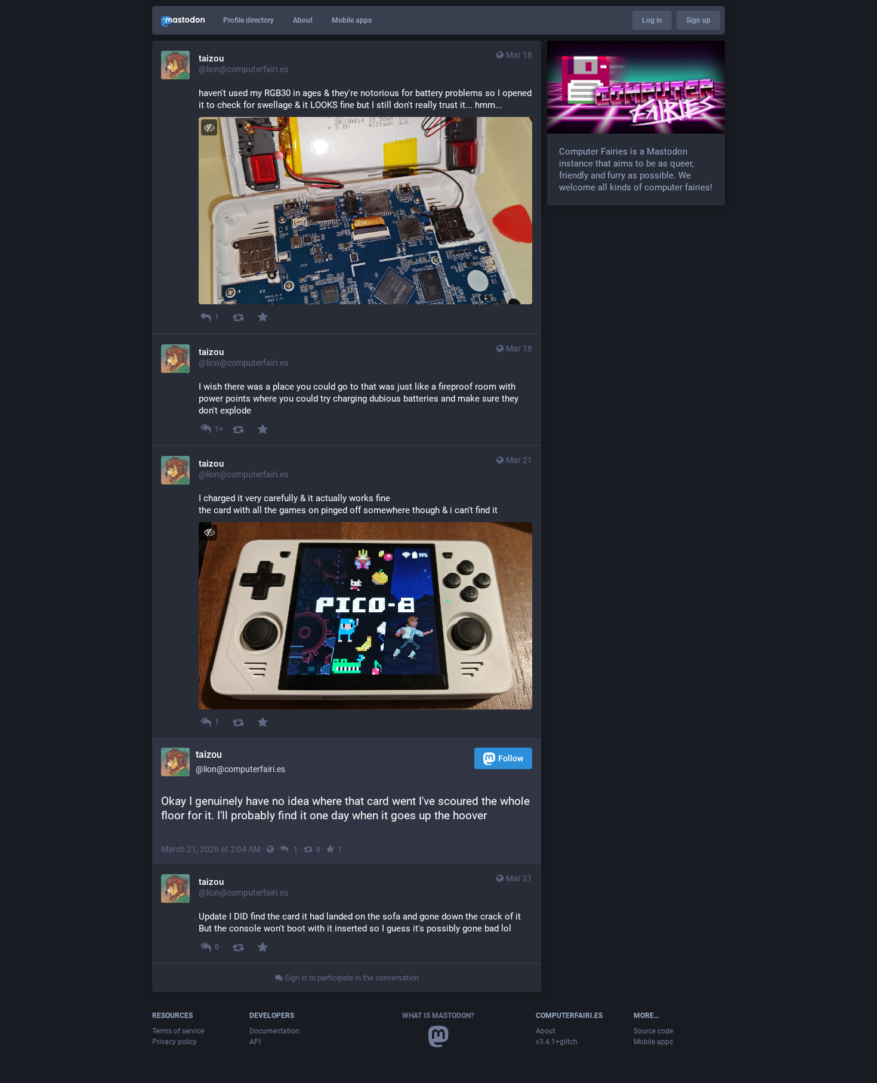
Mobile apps (352, 20)
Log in (652, 20)
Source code (653, 1031)
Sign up (698, 20)
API (255, 1042)
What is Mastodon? (438, 1015)
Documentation (274, 1031)
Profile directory (248, 20)
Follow (510, 758)
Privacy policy (174, 1042)
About (303, 20)
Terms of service (178, 1031)
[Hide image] (209, 127)
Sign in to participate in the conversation (351, 977)
